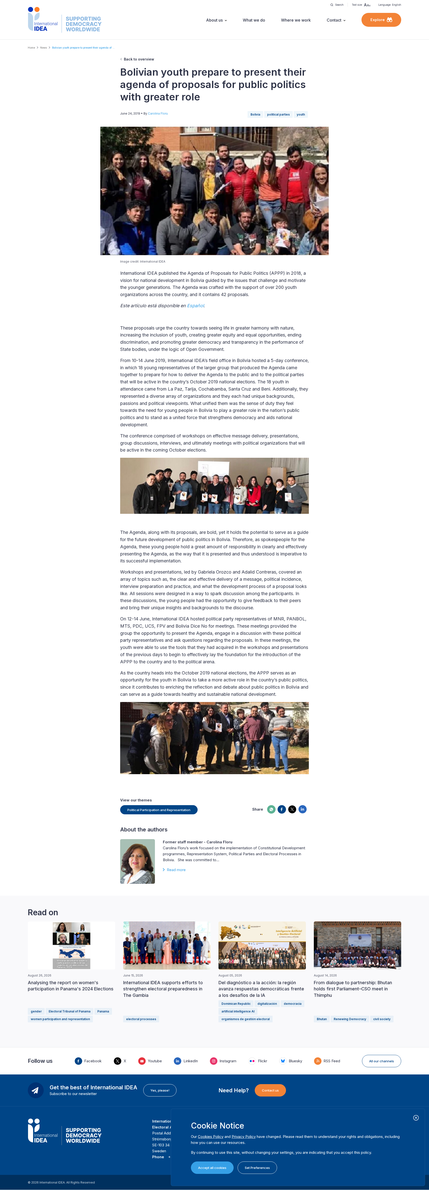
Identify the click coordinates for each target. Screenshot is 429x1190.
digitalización (267, 1004)
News (43, 47)
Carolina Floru (158, 113)
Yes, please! (159, 1090)
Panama (103, 1011)
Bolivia (255, 114)
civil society (382, 1019)
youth (301, 114)
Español (195, 305)
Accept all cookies (212, 1168)
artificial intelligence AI (237, 1011)
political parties (278, 114)
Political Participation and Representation (158, 810)
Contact (334, 20)
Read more (176, 869)
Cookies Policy (210, 1136)
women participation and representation (60, 1019)
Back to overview (139, 59)
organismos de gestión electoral (245, 1019)
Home (31, 47)
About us (214, 20)
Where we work (296, 20)
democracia (292, 1004)
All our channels (381, 1061)
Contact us (270, 1090)
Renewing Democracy (350, 1019)
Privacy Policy (244, 1136)
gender (36, 1011)
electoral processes (141, 1019)
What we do (254, 20)
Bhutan (322, 1019)
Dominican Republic (235, 1004)
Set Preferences (257, 1168)
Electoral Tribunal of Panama (69, 1011)
